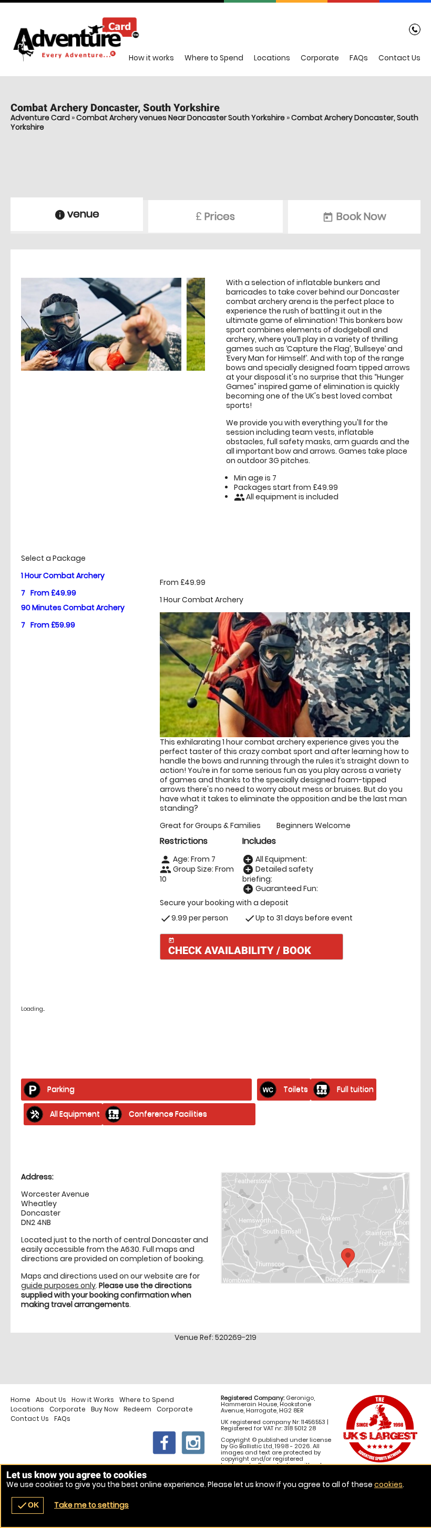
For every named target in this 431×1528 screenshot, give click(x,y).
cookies (388, 1484)
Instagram (193, 1442)
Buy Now (104, 1409)
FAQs (359, 58)
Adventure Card (40, 117)
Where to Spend (213, 58)
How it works (151, 58)
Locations (272, 58)
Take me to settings (91, 1505)
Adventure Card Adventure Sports (215, 39)
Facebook (164, 1442)
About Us (51, 1400)
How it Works (92, 1400)
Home (20, 1400)
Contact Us (399, 58)
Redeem (137, 1409)
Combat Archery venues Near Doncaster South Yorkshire (180, 117)
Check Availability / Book (239, 947)
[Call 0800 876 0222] (414, 31)
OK (27, 1505)
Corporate (320, 58)
